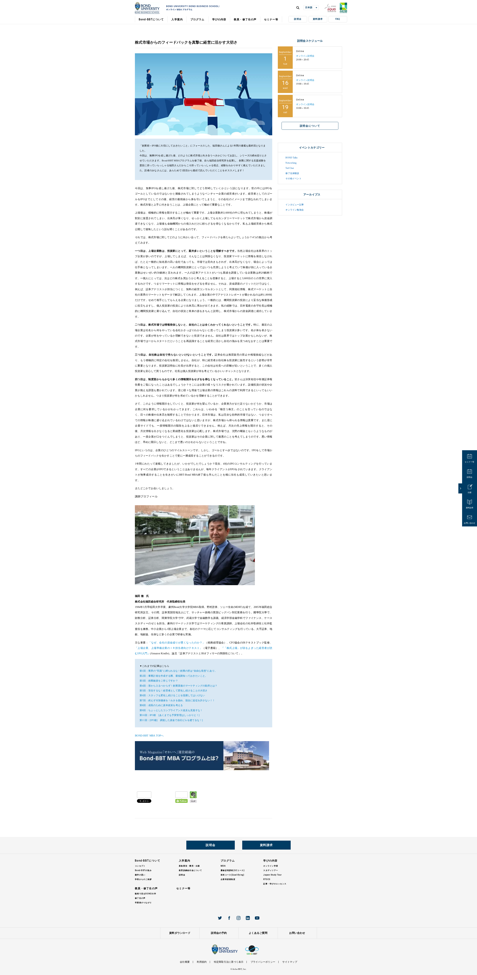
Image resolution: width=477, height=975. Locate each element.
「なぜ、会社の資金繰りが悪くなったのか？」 (176, 642)
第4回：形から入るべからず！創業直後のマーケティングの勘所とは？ (178, 685)
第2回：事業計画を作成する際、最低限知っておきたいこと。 (174, 676)
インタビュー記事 (294, 204)
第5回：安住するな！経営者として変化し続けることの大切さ (174, 690)
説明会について (310, 125)
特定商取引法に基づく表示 (229, 961)
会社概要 (185, 961)
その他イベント (293, 178)
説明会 (297, 19)
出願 (469, 492)
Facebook (229, 918)
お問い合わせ (469, 523)
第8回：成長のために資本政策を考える (161, 705)
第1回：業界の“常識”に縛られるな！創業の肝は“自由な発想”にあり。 (178, 671)
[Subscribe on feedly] (181, 797)
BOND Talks (291, 157)
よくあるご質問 (258, 933)
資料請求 (318, 19)
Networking (290, 163)
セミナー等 (469, 462)
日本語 (308, 7)
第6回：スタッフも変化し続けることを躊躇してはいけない (172, 695)
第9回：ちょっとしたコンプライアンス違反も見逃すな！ (171, 710)
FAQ (337, 19)
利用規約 (202, 961)
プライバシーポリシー (263, 961)
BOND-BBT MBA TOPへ (149, 735)
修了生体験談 (292, 173)
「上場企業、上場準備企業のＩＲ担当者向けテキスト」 (168, 648)
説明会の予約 (219, 933)
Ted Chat (289, 168)
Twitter (220, 918)
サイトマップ (289, 961)
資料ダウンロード (179, 933)
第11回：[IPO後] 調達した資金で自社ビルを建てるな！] (171, 720)
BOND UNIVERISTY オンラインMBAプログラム (147, 8)
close (460, 488)
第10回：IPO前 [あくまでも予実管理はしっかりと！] (170, 715)
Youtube (257, 918)
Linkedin (248, 918)
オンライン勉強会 (294, 210)
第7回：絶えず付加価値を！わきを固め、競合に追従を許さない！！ (177, 700)
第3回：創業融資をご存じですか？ (159, 680)
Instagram (238, 918)
